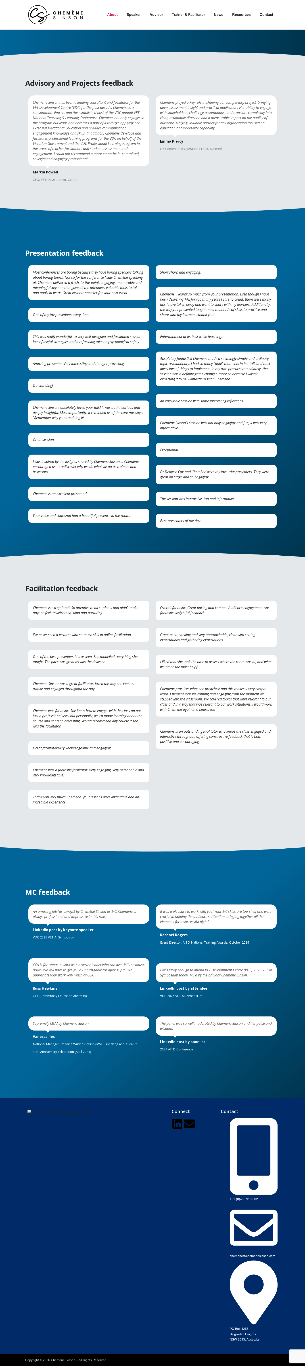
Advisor (156, 15)
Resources (241, 15)
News (218, 15)
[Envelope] (189, 1123)
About (112, 15)
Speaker (134, 15)
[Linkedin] (177, 1123)
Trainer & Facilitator (188, 15)
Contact (266, 15)
